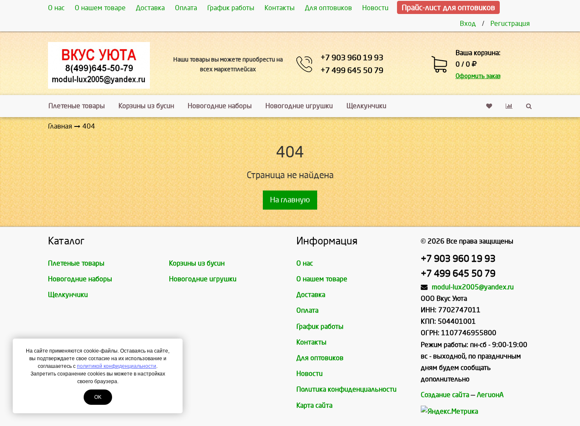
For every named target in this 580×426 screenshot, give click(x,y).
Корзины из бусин (146, 105)
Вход (468, 23)
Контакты (280, 7)
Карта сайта (314, 405)
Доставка (150, 7)
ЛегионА (490, 394)
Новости (375, 7)
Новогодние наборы (220, 105)
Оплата (186, 7)
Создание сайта (445, 394)
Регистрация (510, 23)
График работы (230, 7)
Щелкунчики (366, 105)
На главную (290, 200)
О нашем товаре (100, 7)
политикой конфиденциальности (116, 366)
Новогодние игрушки (299, 105)
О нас (56, 7)
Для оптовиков (328, 7)
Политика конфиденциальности (346, 389)
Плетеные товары (76, 105)
